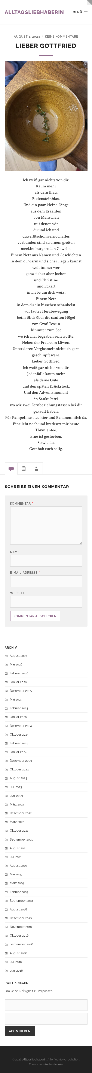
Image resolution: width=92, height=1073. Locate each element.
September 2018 (21, 900)
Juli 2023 (16, 787)
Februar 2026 (19, 673)
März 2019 (17, 883)
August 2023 (18, 778)
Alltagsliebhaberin (34, 12)
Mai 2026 (16, 664)
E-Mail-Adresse (25, 572)
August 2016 (18, 953)
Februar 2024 (19, 743)
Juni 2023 (16, 795)
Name (16, 552)
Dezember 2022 (21, 813)
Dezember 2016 (21, 918)
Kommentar (21, 503)
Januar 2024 (18, 752)
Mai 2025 (16, 699)
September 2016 (21, 944)
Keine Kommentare (61, 36)
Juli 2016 (16, 962)
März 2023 (17, 804)
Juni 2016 (16, 970)
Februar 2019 (19, 892)
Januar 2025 (18, 717)
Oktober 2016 (19, 935)
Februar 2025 (19, 708)
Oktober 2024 (19, 734)
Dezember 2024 (21, 726)
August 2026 (18, 655)
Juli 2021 (16, 857)
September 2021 (21, 839)
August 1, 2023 (27, 36)
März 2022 (17, 822)
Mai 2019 (16, 874)
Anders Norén (53, 1064)
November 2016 (21, 927)
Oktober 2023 (19, 769)
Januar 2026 (18, 682)
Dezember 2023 (21, 760)
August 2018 (18, 909)
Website (17, 593)
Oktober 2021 (19, 830)
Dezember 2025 (21, 690)
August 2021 (18, 848)
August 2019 (18, 865)
